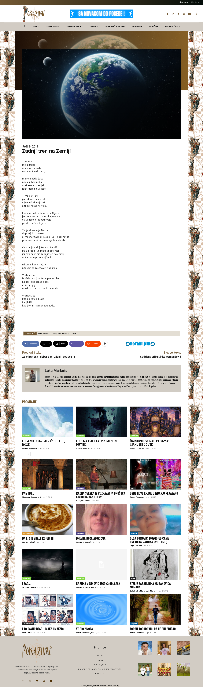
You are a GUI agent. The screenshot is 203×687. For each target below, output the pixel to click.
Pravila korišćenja (113, 685)
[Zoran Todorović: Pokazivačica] (183, 648)
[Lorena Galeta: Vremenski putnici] (101, 422)
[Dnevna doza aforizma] (101, 519)
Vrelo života (84, 628)
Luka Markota (43, 333)
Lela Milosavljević (30, 448)
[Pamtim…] (47, 474)
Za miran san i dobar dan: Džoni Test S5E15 (48, 356)
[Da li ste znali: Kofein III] (47, 519)
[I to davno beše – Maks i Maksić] (47, 609)
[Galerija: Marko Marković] (183, 669)
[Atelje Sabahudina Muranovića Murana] (155, 564)
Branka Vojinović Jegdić (86, 587)
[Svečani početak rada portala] (164, 669)
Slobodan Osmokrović (31, 497)
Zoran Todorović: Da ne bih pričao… (154, 628)
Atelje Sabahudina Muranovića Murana (150, 585)
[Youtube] (190, 14)
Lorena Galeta (82, 448)
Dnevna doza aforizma (91, 538)
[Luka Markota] (33, 378)
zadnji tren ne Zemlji (60, 333)
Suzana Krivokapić (30, 587)
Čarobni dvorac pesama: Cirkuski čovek (149, 442)
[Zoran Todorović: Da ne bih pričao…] (155, 609)
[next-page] (29, 454)
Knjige (133, 488)
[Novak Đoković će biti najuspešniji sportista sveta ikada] (145, 648)
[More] (105, 344)
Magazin (134, 533)
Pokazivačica (28, 624)
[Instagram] (173, 14)
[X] (184, 14)
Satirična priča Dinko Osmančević (160, 356)
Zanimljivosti (28, 533)
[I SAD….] (47, 564)
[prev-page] (24, 454)
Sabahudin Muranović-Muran (143, 591)
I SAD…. (26, 583)
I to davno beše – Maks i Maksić (43, 628)
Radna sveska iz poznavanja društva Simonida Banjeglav (100, 495)
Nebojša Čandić (83, 500)
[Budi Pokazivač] (145, 669)
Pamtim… (28, 493)
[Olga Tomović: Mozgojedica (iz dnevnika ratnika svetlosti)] (155, 519)
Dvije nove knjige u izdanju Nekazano (154, 493)
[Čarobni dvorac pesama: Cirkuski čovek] (155, 422)
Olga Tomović (136, 546)
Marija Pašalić (28, 542)
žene (74, 333)
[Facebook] (167, 14)
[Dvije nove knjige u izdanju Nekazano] (155, 474)
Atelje (133, 578)
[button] (195, 14)
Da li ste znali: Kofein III (37, 538)
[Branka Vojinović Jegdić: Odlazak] (101, 564)
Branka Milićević (83, 542)
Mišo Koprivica (28, 632)
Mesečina (26, 436)
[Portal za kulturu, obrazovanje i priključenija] (34, 14)
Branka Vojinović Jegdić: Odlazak (98, 583)
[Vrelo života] (101, 609)
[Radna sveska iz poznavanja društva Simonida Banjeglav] (101, 474)
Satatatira (80, 488)
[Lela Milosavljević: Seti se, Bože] (47, 422)
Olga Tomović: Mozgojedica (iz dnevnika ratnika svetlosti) (149, 540)
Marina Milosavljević (85, 632)
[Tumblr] (178, 14)
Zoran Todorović (137, 448)
